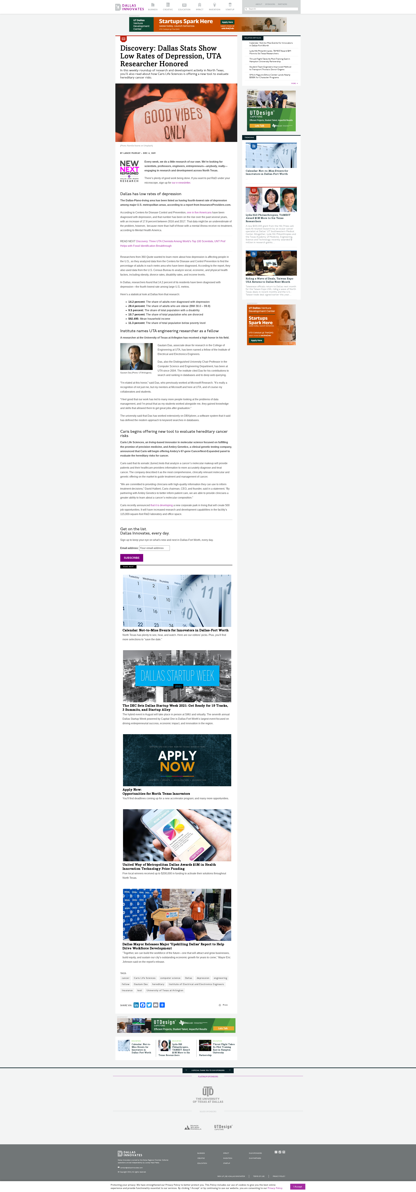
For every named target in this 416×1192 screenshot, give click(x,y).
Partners (282, 4)
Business (152, 9)
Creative (168, 9)
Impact (199, 9)
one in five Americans (199, 212)
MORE (293, 83)
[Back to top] (403, 1171)
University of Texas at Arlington (165, 990)
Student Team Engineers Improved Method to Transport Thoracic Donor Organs (270, 68)
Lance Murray (132, 153)
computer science (170, 978)
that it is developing (161, 505)
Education (184, 9)
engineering (220, 978)
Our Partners (255, 1158)
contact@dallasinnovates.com (131, 1168)
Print (225, 1005)
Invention (214, 9)
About (259, 4)
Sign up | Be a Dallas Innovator (231, 1176)
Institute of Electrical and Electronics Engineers (196, 984)
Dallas (188, 978)
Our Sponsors (255, 1153)
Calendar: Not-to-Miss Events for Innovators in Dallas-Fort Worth (176, 630)
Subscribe (132, 557)
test (139, 990)
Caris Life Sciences (145, 978)
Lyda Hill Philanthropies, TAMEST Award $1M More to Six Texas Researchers (174, 1050)
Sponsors (270, 4)
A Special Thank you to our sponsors (208, 1070)
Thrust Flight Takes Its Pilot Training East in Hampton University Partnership (217, 1050)
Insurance (127, 990)
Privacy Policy (279, 1176)
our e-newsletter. (181, 182)
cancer (125, 978)
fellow (125, 984)
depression (203, 978)
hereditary (158, 984)
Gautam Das (141, 984)
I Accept (297, 1186)
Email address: (129, 548)
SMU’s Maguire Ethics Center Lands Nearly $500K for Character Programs (269, 76)
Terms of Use (259, 1176)
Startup (230, 9)
